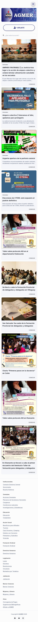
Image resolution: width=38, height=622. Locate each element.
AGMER (21, 614)
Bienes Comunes (8, 586)
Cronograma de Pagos (10, 602)
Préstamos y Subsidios (10, 535)
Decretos (6, 563)
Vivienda (6, 538)
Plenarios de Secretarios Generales (14, 500)
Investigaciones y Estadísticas (13, 507)
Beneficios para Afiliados (11, 525)
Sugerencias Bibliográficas (11, 604)
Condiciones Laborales (10, 505)
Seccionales (7, 487)
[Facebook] (15, 618)
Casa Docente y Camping (11, 530)
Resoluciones (7, 566)
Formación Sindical (9, 546)
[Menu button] (33, 4)
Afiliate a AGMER (8, 607)
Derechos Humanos (9, 553)
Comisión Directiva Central (11, 484)
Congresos (6, 502)
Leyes (5, 561)
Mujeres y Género (8, 594)
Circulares (6, 569)
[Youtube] (19, 618)
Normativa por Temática (10, 571)
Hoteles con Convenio (10, 533)
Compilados (7, 518)
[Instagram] (23, 618)
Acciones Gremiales (9, 497)
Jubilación (6, 579)
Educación (6, 515)
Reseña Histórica (8, 489)
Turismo (5, 528)
